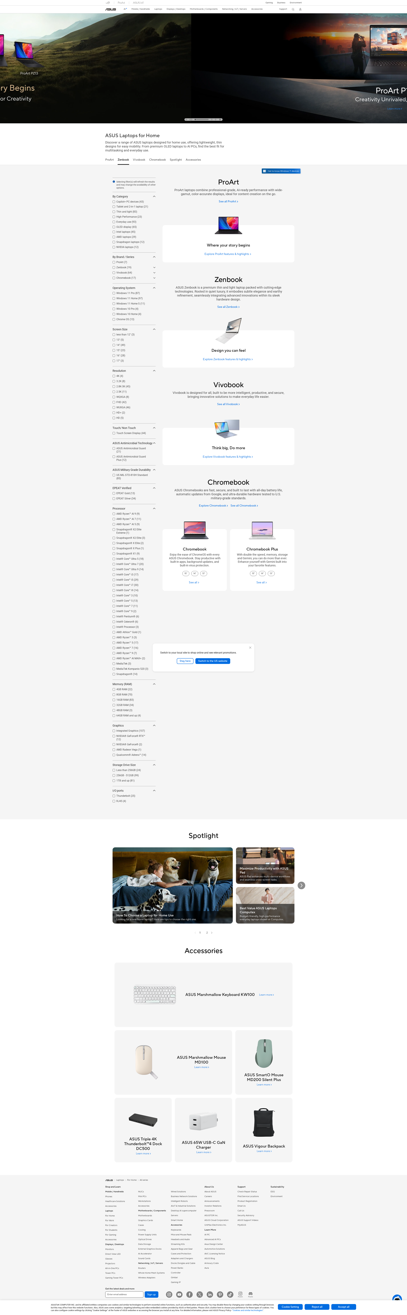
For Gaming (110, 1235)
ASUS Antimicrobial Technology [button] (132, 443)
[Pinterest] (220, 1294)
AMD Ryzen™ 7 (121, 647)
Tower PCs (110, 1273)
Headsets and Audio (180, 1239)
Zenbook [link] (123, 160)
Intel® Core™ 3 (121, 594)
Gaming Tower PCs (114, 1278)
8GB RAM (118, 693)
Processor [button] (119, 508)
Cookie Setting (290, 1306)
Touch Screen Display (125, 432)
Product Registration (247, 1201)
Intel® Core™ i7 (121, 584)
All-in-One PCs (112, 1268)
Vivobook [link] (139, 160)
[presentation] (114, 181)
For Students (111, 1230)
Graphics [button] (118, 725)
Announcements (212, 1201)
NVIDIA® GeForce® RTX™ (127, 735)
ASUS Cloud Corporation (216, 1220)
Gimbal (174, 1277)
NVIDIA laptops (121, 246)
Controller (176, 1273)
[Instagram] (169, 1294)
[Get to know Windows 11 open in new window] (281, 171)
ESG (273, 1191)
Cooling (142, 1230)
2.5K (115, 390)
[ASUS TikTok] (230, 1294)
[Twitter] (200, 1294)
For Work (109, 1220)
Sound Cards (144, 1258)
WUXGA (117, 406)
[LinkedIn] (210, 1294)
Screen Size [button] (120, 329)
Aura (206, 1268)
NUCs (141, 1191)
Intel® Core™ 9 (121, 610)
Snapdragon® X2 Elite (125, 537)
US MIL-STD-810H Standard (128, 474)
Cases (141, 1225)
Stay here (185, 661)
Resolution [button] (119, 370)
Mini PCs (142, 1196)
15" (114, 349)
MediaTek (118, 662)
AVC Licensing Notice (214, 1253)
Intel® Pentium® (122, 615)
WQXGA (117, 396)
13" (114, 338)
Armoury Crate (211, 1263)
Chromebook (120, 277)
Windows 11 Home (123, 297)
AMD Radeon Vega (123, 748)
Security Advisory (246, 1215)
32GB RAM (119, 704)
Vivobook (118, 271)
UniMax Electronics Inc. (215, 1225)
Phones (108, 1196)
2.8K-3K (117, 385)
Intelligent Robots (179, 1201)
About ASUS (210, 1191)
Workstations (144, 1201)
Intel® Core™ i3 (121, 573)
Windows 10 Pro (122, 308)
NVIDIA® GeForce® (124, 743)
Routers (142, 1268)
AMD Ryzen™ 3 (121, 636)
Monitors (109, 1249)
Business (281, 2)
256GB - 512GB (121, 774)
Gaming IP (176, 1282)
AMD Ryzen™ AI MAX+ (125, 657)
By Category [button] (120, 196)
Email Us (242, 1206)
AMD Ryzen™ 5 (121, 641)
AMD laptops (120, 236)
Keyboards (176, 1230)
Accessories (111, 1206)
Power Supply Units (147, 1234)
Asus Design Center (213, 1244)
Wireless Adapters (146, 1277)
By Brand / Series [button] (123, 257)
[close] (250, 647)
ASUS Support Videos (248, 1220)
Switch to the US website (212, 661)
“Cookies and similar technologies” (247, 1310)
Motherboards (145, 1215)
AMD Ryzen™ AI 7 (122, 518)
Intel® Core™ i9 (121, 589)
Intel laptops (119, 231)
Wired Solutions (178, 1191)
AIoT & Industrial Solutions (183, 1206)
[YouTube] (179, 1294)
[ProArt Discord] (250, 1294)
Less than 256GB (122, 769)
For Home (110, 1216)
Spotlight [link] (176, 160)
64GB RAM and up (123, 714)
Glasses (108, 1259)
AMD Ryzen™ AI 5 (122, 523)
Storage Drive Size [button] (124, 765)
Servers (174, 1215)
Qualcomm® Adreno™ (125, 754)
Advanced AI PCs (212, 1239)
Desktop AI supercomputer (184, 1210)
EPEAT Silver (120, 497)
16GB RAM (119, 699)
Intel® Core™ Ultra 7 (124, 563)
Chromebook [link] (157, 160)
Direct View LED (113, 1254)
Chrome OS (119, 318)
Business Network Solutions (184, 1196)
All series (144, 1180)
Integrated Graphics (124, 729)
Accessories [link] (193, 160)
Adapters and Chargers (182, 1258)
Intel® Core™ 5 (121, 599)
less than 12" (120, 333)
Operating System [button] (124, 288)
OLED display (120, 226)
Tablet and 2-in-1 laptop (126, 205)
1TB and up (119, 779)
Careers (208, 1196)
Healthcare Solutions (115, 1201)
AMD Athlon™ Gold (123, 631)
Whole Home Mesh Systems (151, 1273)
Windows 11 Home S (124, 302)
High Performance (123, 215)
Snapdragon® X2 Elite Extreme (130, 528)
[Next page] (211, 932)
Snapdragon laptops (124, 241)
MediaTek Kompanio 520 (127, 668)
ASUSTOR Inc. (211, 1215)
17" (114, 359)
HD (114, 417)
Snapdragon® (120, 673)
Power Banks (177, 1268)
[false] (203, 88)
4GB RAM (118, 688)
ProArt (116, 261)
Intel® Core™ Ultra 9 (124, 568)
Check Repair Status (247, 1191)
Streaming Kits (178, 1244)
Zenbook (117, 266)
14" (114, 344)
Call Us (241, 1210)
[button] (269, 2)
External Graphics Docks (150, 1249)
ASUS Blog (209, 1258)
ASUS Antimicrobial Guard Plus (130, 455)
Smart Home (177, 1220)
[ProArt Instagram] (240, 1294)
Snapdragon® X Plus (124, 547)
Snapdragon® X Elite (124, 542)
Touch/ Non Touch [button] (124, 428)
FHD (115, 401)
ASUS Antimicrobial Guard (127, 447)
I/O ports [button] (118, 790)
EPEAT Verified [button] (122, 488)
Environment (296, 2)
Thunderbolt (119, 795)
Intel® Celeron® (122, 620)
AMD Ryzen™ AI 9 (122, 512)
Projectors (110, 1263)
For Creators (111, 1225)
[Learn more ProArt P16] (203, 122)
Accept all (343, 1306)
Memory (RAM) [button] (122, 684)
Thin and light (120, 210)
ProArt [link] (109, 160)
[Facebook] (189, 1294)
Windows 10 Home (123, 313)
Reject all (317, 1306)
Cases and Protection (181, 1253)
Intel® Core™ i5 (121, 579)
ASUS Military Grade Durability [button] (132, 469)
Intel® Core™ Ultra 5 (124, 558)
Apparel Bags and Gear (182, 1249)
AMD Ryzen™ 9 (121, 652)
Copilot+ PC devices (124, 200)
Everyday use (120, 221)
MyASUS (242, 1225)
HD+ (115, 411)
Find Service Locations (248, 1196)
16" (114, 354)
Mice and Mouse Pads (181, 1234)
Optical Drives (145, 1239)
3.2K (115, 380)
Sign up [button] (151, 1294)
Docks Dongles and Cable (183, 1263)
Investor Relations (212, 1206)
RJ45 (115, 800)
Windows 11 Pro (122, 292)
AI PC (207, 1234)
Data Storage (144, 1244)
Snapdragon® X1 (122, 552)
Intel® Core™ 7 (121, 605)
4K (114, 375)
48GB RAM (119, 709)
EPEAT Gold (119, 492)
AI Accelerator (145, 1253)
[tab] (186, 119)
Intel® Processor (122, 626)
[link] (110, 9)
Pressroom (209, 1210)
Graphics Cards (145, 1220)
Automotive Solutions (214, 1249)
